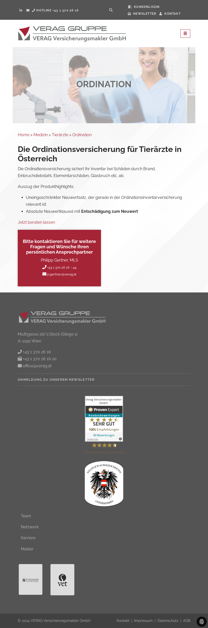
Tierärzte (60, 134)
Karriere (28, 537)
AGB (186, 620)
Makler (27, 549)
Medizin (40, 134)
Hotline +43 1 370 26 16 (57, 10)
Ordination (82, 134)
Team (26, 516)
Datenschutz (168, 620)
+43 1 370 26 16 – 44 (61, 267)
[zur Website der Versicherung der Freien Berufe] (30, 579)
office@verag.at (36, 365)
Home (23, 134)
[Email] (28, 10)
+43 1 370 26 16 (36, 352)
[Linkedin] (21, 10)
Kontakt (123, 620)
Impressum (144, 620)
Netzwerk (30, 527)
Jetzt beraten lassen (36, 222)
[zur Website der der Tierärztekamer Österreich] (62, 579)
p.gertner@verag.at (61, 274)
